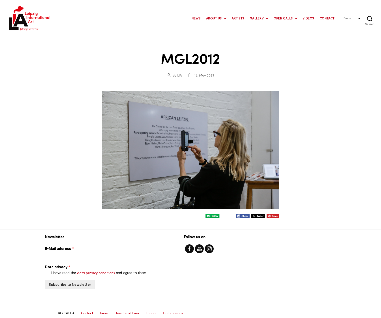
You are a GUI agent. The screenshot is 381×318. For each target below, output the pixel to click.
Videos (308, 18)
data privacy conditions (96, 272)
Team (104, 313)
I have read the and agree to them (98, 273)
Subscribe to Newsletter (70, 284)
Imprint (151, 313)
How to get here (127, 313)
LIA (179, 75)
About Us (214, 18)
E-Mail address (59, 248)
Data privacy (57, 267)
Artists (238, 18)
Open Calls (283, 18)
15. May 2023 (204, 75)
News (196, 18)
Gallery (257, 18)
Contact (327, 18)
